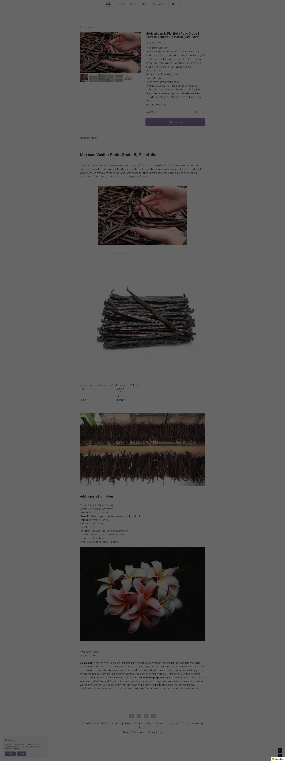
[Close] (179, 329)
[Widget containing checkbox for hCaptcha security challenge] (137, 405)
